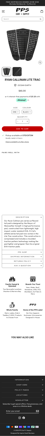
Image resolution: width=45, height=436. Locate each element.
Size (15, 108)
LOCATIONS (22, 395)
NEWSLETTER (22, 400)
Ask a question (22, 266)
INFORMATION (22, 380)
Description (22, 217)
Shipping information (23, 257)
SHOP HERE (21, 385)
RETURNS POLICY (22, 261)
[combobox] (22, 19)
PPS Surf (22, 252)
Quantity (22, 117)
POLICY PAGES (22, 390)
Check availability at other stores (17, 142)
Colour (27, 108)
